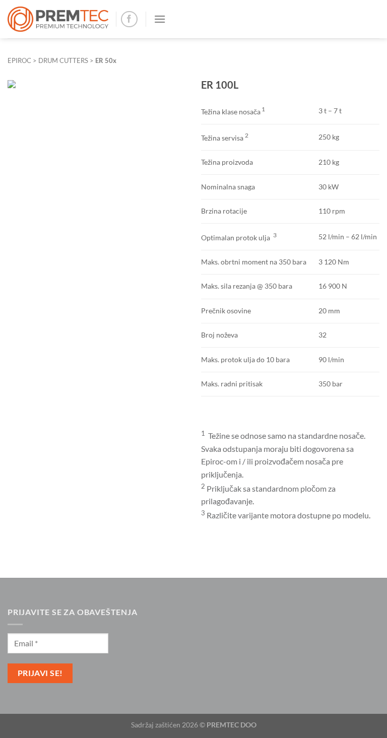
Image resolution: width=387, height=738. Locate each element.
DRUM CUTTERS (63, 60)
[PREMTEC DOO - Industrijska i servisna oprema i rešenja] (58, 19)
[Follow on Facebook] (129, 19)
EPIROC (19, 60)
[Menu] (160, 19)
